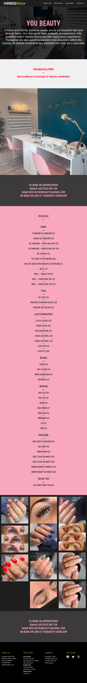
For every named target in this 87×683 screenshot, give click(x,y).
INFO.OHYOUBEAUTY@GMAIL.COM (47, 192)
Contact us (80, 3)
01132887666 (6, 662)
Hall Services (58, 3)
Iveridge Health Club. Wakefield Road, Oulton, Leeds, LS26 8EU (9, 658)
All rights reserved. (50, 661)
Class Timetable (28, 667)
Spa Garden (70, 3)
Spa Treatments (28, 663)
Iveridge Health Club (51, 658)
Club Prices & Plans (29, 669)
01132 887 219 (49, 188)
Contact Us (26, 673)
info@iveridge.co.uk (8, 664)
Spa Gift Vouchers (28, 658)
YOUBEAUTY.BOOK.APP (55, 195)
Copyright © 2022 (50, 656)
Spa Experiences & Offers (31, 661)
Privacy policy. (49, 663)
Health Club (47, 3)
